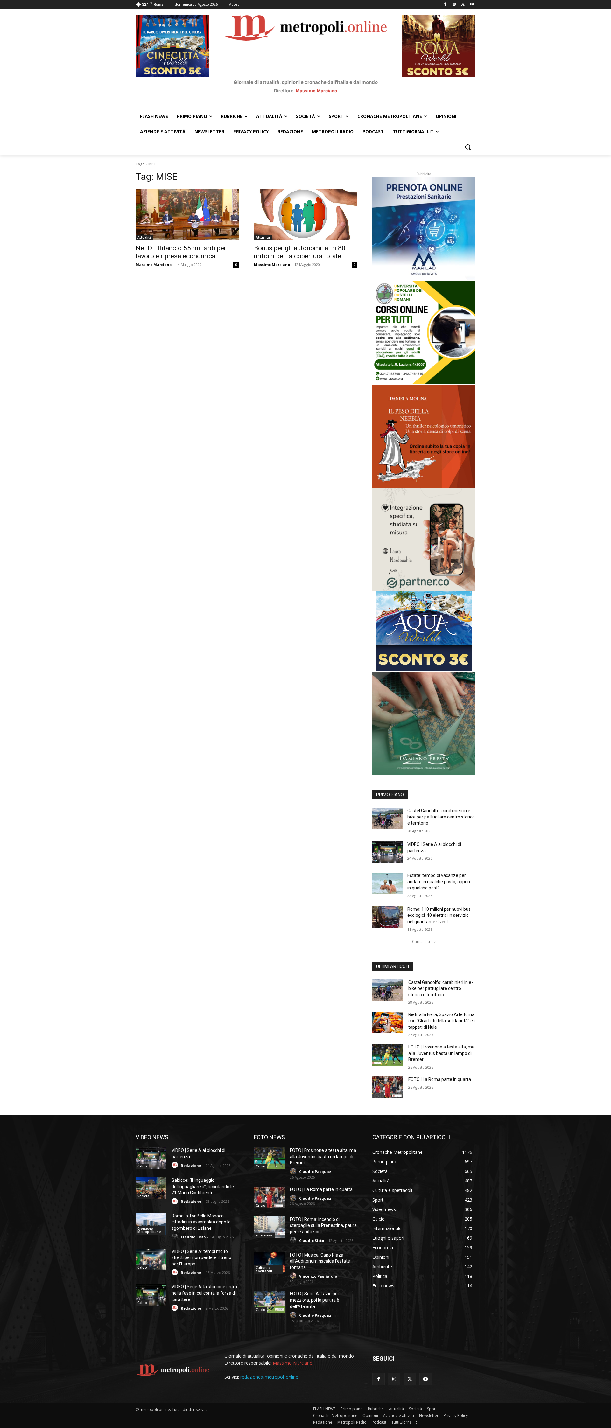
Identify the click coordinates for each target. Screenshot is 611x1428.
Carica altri (422, 941)
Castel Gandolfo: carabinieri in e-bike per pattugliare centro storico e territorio (441, 816)
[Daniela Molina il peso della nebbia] (423, 436)
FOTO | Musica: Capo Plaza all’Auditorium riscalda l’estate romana (320, 1261)
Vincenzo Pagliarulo (318, 1276)
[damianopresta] (423, 723)
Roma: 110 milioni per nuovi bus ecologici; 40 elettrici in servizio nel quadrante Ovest (439, 915)
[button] (467, 147)
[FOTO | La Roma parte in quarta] (387, 1087)
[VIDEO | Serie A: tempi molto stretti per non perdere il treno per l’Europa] (151, 1259)
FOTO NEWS (269, 1137)
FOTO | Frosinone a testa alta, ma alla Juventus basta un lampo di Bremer (441, 1053)
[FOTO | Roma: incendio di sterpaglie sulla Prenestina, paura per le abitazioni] (269, 1227)
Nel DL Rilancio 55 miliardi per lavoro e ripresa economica (181, 252)
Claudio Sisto (193, 1237)
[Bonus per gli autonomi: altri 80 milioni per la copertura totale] (305, 214)
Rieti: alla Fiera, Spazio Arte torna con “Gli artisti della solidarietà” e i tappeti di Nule (441, 1020)
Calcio (142, 1166)
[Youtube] (471, 4)
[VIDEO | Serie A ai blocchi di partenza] (387, 852)
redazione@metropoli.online (269, 1377)
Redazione (191, 1165)
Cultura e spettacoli (264, 1269)
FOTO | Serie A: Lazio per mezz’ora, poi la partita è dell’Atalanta (314, 1300)
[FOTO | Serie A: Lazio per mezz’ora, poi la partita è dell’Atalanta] (269, 1302)
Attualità (144, 237)
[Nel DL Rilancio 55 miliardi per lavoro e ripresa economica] (187, 214)
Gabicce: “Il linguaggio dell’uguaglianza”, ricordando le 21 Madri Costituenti (203, 1186)
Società (143, 1196)
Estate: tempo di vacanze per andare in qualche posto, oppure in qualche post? (439, 881)
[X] (463, 4)
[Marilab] (423, 228)
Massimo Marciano (316, 90)
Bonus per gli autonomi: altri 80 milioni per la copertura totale (300, 252)
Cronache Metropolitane (149, 1230)
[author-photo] (176, 1165)
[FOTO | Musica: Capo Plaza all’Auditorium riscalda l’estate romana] (269, 1263)
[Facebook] (445, 4)
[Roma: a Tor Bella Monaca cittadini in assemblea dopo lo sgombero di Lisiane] (151, 1224)
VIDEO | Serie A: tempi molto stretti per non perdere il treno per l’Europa (201, 1257)
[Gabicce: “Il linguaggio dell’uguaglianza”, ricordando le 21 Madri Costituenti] (151, 1188)
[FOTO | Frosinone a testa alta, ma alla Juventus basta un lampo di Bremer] (387, 1055)
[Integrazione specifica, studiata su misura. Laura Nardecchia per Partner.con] (423, 539)
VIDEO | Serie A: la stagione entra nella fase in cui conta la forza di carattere (204, 1293)
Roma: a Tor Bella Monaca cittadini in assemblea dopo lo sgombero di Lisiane (201, 1222)
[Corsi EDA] (423, 332)
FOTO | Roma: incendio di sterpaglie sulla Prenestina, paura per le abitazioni (323, 1225)
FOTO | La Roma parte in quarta (439, 1079)
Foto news (264, 1235)
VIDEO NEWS (152, 1137)
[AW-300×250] (423, 631)
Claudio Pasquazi (316, 1171)
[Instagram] (454, 4)
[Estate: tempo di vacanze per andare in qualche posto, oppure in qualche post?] (387, 883)
